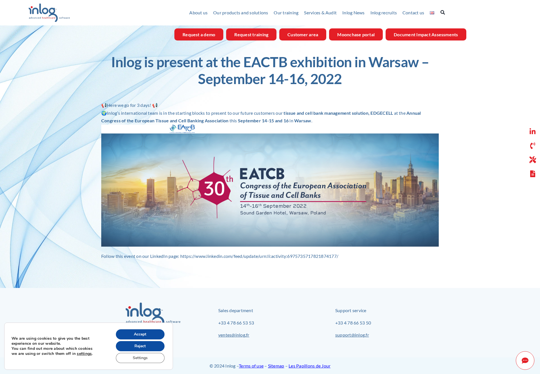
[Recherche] (445, 12)
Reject (140, 346)
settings (84, 353)
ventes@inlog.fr (233, 334)
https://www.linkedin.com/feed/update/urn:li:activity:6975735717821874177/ (259, 256)
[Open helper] (525, 360)
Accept (140, 334)
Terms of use (251, 365)
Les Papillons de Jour (309, 365)
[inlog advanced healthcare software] (49, 5)
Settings (140, 358)
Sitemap (276, 365)
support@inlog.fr (352, 334)
